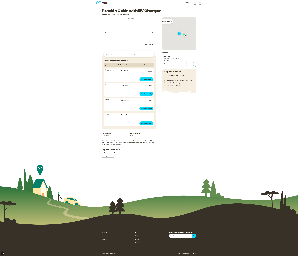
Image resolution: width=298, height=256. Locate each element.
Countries (104, 239)
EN (188, 2)
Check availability (146, 79)
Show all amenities (108, 157)
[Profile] (195, 3)
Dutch (137, 239)
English (137, 236)
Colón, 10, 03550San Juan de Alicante (118, 14)
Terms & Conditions (183, 253)
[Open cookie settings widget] (3, 253)
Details (150, 71)
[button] (179, 60)
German (137, 243)
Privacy (194, 253)
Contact (104, 236)
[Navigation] (200, 3)
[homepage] (102, 2)
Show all (150, 44)
